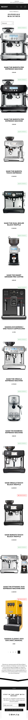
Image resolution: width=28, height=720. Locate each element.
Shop (14, 688)
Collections (15, 11)
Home (11, 11)
